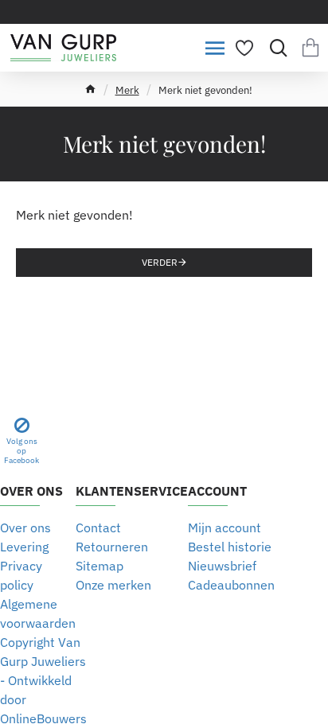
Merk (127, 90)
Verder (160, 262)
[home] (90, 89)
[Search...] (274, 48)
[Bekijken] (310, 48)
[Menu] (214, 48)
